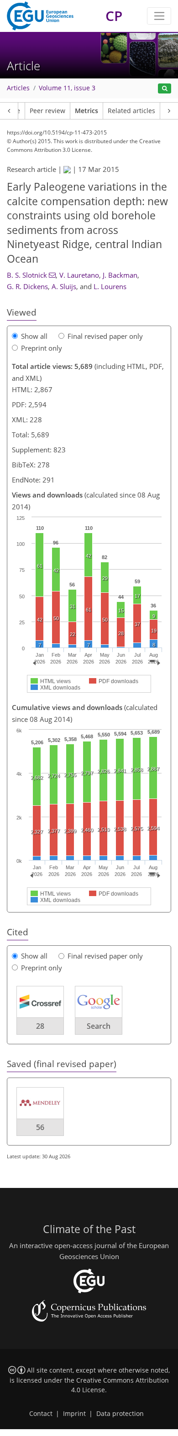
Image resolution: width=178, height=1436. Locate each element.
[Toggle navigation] (159, 16)
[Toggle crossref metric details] (40, 1001)
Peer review (47, 111)
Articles (18, 88)
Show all (34, 336)
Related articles (131, 111)
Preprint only (41, 348)
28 (40, 1026)
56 (40, 1127)
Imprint (74, 1414)
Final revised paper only (105, 336)
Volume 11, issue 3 (67, 88)
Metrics (86, 111)
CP (113, 15)
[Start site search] (164, 88)
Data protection (120, 1414)
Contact (40, 1414)
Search (98, 1026)
